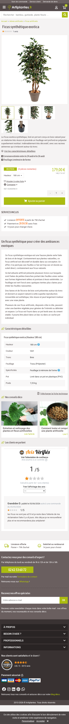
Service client (35, 1)
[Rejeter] (47, 721)
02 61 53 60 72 (17, 570)
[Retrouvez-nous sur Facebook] (3, 689)
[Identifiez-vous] (56, 8)
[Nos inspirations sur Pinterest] (18, 689)
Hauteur (7, 175)
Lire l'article (29, 434)
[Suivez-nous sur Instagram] (8, 689)
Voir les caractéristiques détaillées (19, 151)
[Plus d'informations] (38, 344)
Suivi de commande (19, 1)
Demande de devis (50, 1)
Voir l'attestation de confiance (34, 457)
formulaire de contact (27, 576)
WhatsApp (24, 581)
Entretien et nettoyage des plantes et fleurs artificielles (17, 430)
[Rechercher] (65, 15)
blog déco (55, 694)
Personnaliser (28, 721)
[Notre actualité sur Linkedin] (13, 689)
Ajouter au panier (36, 200)
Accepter (40, 721)
